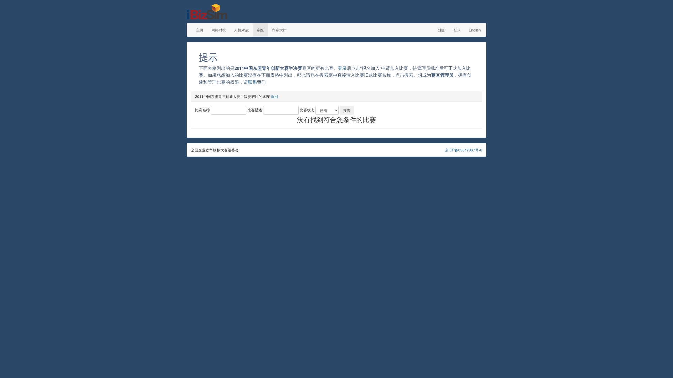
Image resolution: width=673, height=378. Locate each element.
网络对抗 (218, 30)
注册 (442, 30)
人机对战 (241, 30)
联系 (252, 82)
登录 (457, 30)
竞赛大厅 (279, 30)
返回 (274, 96)
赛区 (260, 30)
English (475, 30)
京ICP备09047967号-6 (463, 150)
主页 (199, 30)
